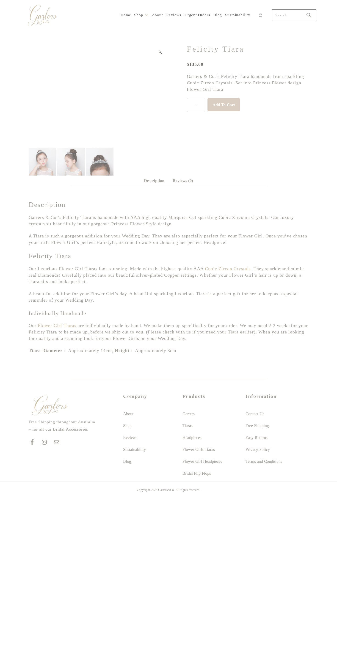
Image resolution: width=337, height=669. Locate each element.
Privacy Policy (258, 449)
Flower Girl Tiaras (57, 325)
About (157, 15)
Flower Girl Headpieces (202, 461)
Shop (138, 15)
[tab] (154, 181)
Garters (188, 413)
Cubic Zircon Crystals (228, 268)
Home (126, 15)
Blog (217, 15)
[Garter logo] (50, 414)
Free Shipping (257, 425)
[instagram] (44, 442)
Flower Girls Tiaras (198, 449)
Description (154, 180)
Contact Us (255, 413)
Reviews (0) (183, 180)
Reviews (173, 15)
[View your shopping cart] (259, 15)
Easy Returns (257, 437)
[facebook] (32, 442)
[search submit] (308, 15)
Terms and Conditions (264, 461)
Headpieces (192, 437)
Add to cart (224, 104)
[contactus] (56, 442)
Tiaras (187, 425)
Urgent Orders (197, 15)
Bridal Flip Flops (196, 473)
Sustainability (237, 15)
